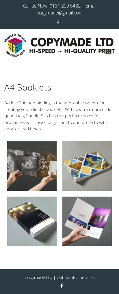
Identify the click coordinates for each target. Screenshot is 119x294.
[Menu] (108, 53)
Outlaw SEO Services (76, 277)
